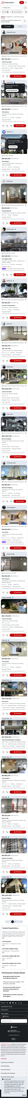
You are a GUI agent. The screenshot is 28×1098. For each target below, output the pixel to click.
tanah (9, 936)
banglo (4, 936)
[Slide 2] (11, 52)
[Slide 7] (17, 52)
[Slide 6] (16, 52)
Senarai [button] (9, 26)
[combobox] (13, 7)
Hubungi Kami (4, 1010)
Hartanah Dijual (5, 1066)
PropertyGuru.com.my (6, 1044)
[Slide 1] (10, 52)
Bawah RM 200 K (6, 951)
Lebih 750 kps (13, 965)
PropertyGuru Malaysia (7, 1062)
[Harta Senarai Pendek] (24, 37)
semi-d (22, 935)
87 (15, 921)
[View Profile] (14, 32)
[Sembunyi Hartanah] (21, 37)
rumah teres (5, 935)
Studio (3, 958)
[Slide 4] (14, 201)
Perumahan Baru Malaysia (8, 1073)
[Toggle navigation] (25, 2)
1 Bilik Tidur (9, 958)
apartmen (18, 935)
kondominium (11, 935)
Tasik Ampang (5, 943)
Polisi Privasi (10, 1086)
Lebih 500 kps (5, 965)
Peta (21, 26)
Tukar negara (4, 1013)
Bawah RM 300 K (15, 951)
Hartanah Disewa (5, 1069)
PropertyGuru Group (6, 1006)
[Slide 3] (12, 52)
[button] (3, 16)
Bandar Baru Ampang (15, 943)
